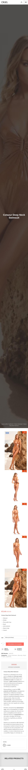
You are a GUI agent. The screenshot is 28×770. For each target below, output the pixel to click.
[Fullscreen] (7, 604)
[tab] (14, 664)
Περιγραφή (14, 664)
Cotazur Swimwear (18, 424)
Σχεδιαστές (11, 424)
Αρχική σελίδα (4, 424)
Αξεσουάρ (20, 655)
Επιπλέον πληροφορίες (14, 667)
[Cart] (21, 2)
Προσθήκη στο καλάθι (15, 644)
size (2, 637)
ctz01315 (11, 653)
